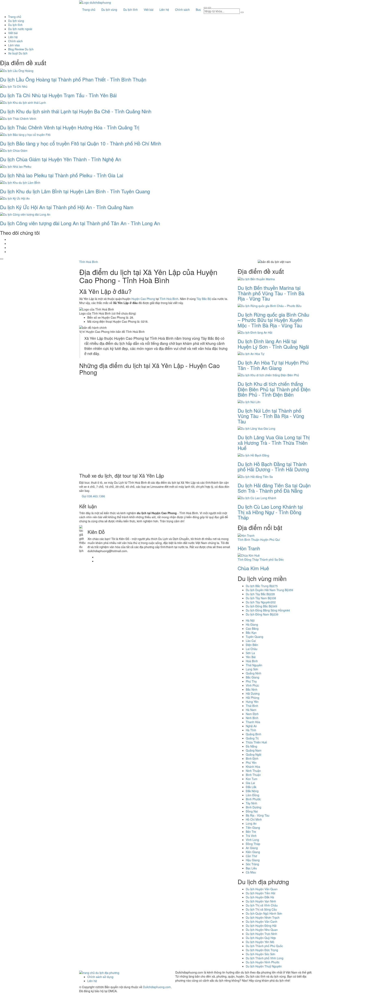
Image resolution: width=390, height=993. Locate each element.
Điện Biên (252, 645)
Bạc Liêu (251, 868)
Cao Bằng (252, 628)
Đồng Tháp (253, 844)
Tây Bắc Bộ (203, 299)
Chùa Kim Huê (253, 568)
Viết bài (148, 10)
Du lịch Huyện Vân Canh (261, 921)
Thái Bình (252, 706)
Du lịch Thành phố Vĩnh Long (264, 958)
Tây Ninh (251, 803)
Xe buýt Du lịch (17, 53)
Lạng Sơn (252, 669)
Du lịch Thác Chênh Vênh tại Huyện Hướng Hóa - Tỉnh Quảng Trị (69, 127)
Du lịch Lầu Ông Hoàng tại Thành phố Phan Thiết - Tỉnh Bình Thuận (73, 79)
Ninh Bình (252, 718)
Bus (198, 10)
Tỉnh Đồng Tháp (248, 559)
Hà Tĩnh (251, 730)
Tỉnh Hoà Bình (88, 262)
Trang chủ (88, 10)
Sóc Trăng (252, 864)
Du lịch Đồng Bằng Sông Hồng (268, 610)
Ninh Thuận (253, 771)
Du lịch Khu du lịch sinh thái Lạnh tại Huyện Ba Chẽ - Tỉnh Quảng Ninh (75, 111)
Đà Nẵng (251, 746)
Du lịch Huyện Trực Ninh (261, 934)
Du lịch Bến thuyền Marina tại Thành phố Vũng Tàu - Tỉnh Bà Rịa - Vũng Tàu (271, 293)
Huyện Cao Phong (143, 299)
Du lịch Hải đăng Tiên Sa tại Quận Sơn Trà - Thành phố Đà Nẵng (274, 488)
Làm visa (14, 45)
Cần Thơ (251, 856)
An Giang (252, 848)
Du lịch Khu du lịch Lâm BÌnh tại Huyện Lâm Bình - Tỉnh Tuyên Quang (75, 191)
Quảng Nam (253, 750)
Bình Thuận (253, 775)
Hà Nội (250, 620)
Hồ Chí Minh (254, 819)
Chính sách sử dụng (100, 977)
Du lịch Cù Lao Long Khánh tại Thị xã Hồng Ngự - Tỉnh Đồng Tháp (270, 512)
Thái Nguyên (254, 665)
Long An (251, 823)
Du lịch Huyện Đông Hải (261, 926)
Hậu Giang (253, 860)
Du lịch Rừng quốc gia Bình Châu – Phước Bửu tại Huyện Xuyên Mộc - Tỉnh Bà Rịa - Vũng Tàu (273, 320)
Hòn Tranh (249, 548)
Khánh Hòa (253, 767)
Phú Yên (251, 762)
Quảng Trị (252, 738)
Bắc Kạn (251, 633)
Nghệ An (251, 726)
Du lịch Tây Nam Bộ (261, 598)
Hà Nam (251, 710)
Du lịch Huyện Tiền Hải (260, 893)
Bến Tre (251, 832)
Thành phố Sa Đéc (272, 559)
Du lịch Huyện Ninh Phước (263, 962)
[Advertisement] (155, 423)
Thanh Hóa (253, 722)
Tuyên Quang (254, 637)
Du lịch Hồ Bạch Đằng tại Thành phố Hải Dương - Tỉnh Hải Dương (273, 466)
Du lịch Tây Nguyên (261, 602)
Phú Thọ (251, 681)
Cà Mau (251, 872)
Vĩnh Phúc (252, 685)
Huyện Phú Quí (270, 540)
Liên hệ (164, 10)
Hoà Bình (252, 661)
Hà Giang (252, 624)
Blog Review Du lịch (21, 49)
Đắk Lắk (251, 787)
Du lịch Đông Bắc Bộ (261, 606)
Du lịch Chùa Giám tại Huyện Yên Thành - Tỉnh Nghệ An (60, 159)
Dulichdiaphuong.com (157, 987)
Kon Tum (251, 779)
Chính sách (182, 10)
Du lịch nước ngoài (20, 29)
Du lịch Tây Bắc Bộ (260, 594)
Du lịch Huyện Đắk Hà (260, 897)
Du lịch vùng (109, 10)
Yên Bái (251, 657)
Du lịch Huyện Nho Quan (262, 930)
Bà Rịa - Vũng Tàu (257, 815)
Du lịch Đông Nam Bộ (262, 614)
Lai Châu (251, 649)
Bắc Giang (252, 677)
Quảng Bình (253, 734)
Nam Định (252, 714)
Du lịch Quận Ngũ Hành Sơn (264, 913)
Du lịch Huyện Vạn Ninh (261, 901)
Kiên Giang (253, 852)
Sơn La (250, 653)
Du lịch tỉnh (130, 10)
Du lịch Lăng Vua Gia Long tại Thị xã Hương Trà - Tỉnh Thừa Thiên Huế (274, 442)
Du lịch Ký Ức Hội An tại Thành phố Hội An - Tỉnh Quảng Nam (66, 207)
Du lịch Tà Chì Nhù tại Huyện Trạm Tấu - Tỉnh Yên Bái (58, 95)
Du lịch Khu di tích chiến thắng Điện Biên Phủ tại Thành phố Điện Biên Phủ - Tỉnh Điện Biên (274, 389)
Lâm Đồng (252, 795)
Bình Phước (253, 799)
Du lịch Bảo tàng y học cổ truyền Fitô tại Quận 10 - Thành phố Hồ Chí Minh (80, 143)
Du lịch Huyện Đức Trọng (262, 950)
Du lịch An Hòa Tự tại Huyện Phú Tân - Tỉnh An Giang (273, 365)
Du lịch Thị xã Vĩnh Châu (262, 905)
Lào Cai (251, 641)
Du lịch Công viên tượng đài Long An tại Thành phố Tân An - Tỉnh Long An (80, 223)
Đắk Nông (252, 791)
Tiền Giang (253, 827)
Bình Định (252, 758)
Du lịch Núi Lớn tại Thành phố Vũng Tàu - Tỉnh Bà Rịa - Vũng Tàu (271, 416)
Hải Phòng (252, 698)
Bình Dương (253, 807)
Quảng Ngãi (253, 754)
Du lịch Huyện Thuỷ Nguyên (264, 966)
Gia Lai (250, 783)
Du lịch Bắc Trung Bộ (262, 586)
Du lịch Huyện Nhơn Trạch (263, 917)
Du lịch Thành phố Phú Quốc (264, 946)
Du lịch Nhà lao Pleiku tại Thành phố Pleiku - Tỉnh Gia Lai (61, 175)
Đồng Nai (252, 811)
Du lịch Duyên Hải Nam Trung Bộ (269, 590)
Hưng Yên (252, 702)
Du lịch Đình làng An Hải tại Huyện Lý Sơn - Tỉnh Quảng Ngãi (273, 343)
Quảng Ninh (253, 673)
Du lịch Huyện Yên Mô (260, 942)
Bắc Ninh (251, 689)
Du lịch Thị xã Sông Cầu (261, 909)
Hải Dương (253, 693)
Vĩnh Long (252, 840)
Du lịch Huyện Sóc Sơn (260, 954)
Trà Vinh (251, 836)
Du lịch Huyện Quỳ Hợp (261, 938)
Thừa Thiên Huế (256, 742)
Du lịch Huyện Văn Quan (261, 889)
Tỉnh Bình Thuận (248, 540)
